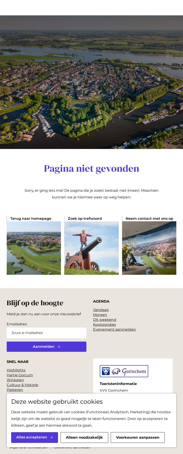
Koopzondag (104, 324)
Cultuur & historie (22, 385)
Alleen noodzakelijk (84, 437)
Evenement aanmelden (114, 329)
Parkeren (15, 390)
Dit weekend (104, 320)
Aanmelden (43, 346)
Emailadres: (17, 324)
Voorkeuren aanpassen (137, 437)
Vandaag (101, 310)
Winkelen (15, 380)
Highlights (16, 370)
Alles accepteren (31, 437)
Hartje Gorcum (20, 375)
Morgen (100, 315)
